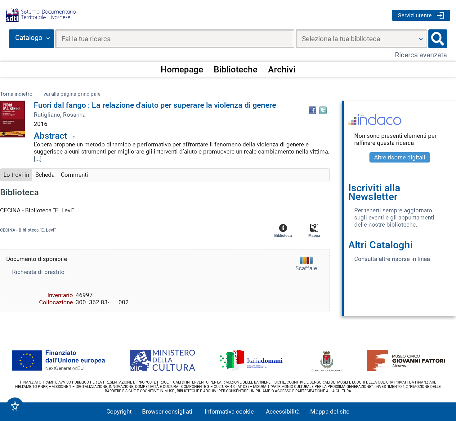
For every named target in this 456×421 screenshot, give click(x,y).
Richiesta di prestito (38, 272)
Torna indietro (16, 94)
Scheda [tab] (45, 174)
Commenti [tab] (74, 174)
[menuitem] (182, 69)
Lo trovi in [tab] (16, 174)
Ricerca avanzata (421, 55)
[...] (38, 158)
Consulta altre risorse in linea (392, 259)
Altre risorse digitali (399, 157)
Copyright (119, 411)
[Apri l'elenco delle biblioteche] (421, 38)
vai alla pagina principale (72, 94)
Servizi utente (415, 15)
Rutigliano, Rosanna (60, 114)
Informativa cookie (229, 411)
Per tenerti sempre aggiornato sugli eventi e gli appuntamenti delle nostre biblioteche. (394, 217)
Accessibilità (283, 411)
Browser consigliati (167, 411)
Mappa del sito (330, 411)
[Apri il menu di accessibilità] (15, 406)
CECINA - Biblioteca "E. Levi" (28, 230)
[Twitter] (323, 110)
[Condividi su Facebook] (312, 110)
